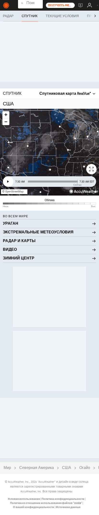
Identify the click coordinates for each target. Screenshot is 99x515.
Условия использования (24, 499)
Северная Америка (36, 468)
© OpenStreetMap (13, 191)
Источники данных (68, 507)
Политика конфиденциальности (63, 499)
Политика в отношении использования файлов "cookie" (46, 503)
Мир (7, 468)
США (66, 468)
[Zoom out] (5, 121)
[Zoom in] (5, 114)
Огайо (84, 468)
